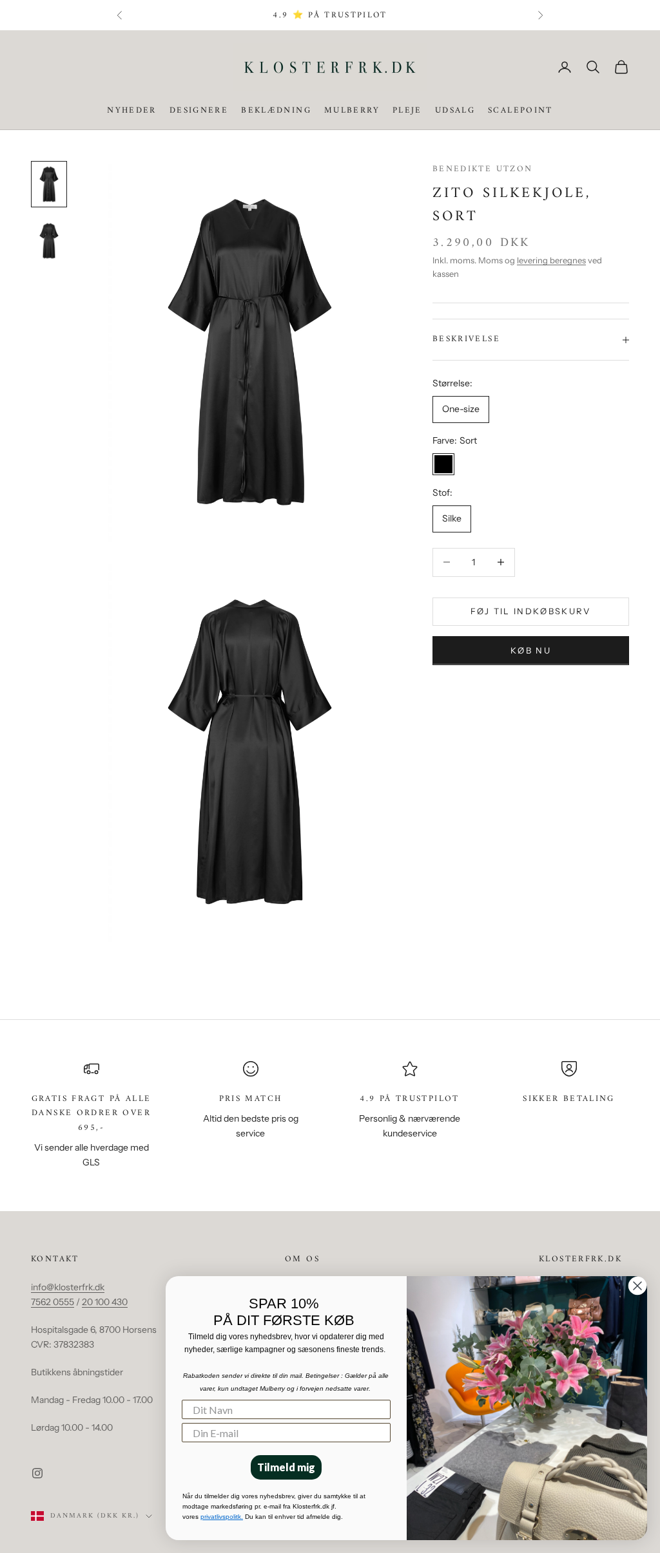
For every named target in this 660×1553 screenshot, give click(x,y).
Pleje (407, 111)
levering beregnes (551, 260)
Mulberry (352, 111)
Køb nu (530, 650)
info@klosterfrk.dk (67, 1287)
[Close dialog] (637, 1285)
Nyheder (132, 111)
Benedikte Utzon (482, 169)
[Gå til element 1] (49, 184)
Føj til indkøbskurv (530, 611)
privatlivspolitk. (221, 1516)
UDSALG (455, 111)
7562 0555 (52, 1302)
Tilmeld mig (286, 1467)
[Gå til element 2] (49, 241)
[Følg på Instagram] (37, 1473)
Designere (199, 111)
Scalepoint (520, 111)
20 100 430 (105, 1302)
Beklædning (276, 111)
